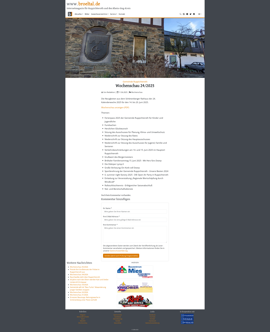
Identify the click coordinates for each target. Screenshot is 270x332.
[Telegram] (187, 14)
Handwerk (117, 317)
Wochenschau (82, 323)
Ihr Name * (107, 208)
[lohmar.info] (187, 322)
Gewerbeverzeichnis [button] (99, 14)
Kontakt (122, 14)
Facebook (152, 315)
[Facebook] (194, 14)
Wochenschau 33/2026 (79, 284)
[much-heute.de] (187, 319)
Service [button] (113, 14)
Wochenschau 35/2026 (79, 267)
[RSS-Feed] (184, 14)
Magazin (82, 315)
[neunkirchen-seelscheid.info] (187, 315)
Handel (117, 321)
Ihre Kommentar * (110, 225)
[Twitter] (190, 14)
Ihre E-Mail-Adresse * (111, 216)
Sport (83, 319)
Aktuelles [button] (78, 14)
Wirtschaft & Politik (83, 317)
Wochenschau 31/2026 (79, 295)
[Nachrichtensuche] (180, 14)
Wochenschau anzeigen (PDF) (115, 107)
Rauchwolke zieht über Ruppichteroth (85, 277)
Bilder (87, 14)
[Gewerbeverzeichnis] (135, 271)
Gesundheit (117, 323)
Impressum (152, 321)
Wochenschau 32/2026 (79, 292)
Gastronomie (117, 315)
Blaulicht (83, 321)
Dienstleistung (117, 319)
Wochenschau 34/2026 (79, 274)
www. (83, 4)
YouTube (152, 317)
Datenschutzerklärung (119, 251)
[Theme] (199, 14)
